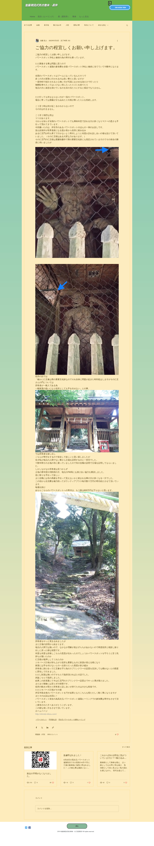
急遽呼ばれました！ (72, 755)
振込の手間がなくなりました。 (39, 774)
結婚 (38, 25)
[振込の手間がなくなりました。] (40, 760)
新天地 (46, 25)
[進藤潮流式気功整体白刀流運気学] (30, 827)
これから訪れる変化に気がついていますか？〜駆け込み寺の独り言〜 (113, 756)
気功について (89, 25)
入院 (67, 25)
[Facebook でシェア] (36, 727)
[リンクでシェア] (53, 727)
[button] (127, 25)
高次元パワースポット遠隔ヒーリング (72, 719)
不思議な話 (53, 719)
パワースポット (41, 719)
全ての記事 (28, 25)
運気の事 (76, 25)
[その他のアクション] (117, 40)
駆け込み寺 (57, 25)
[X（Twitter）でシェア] (42, 727)
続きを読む (102, 25)
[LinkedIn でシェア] (47, 727)
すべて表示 (126, 747)
